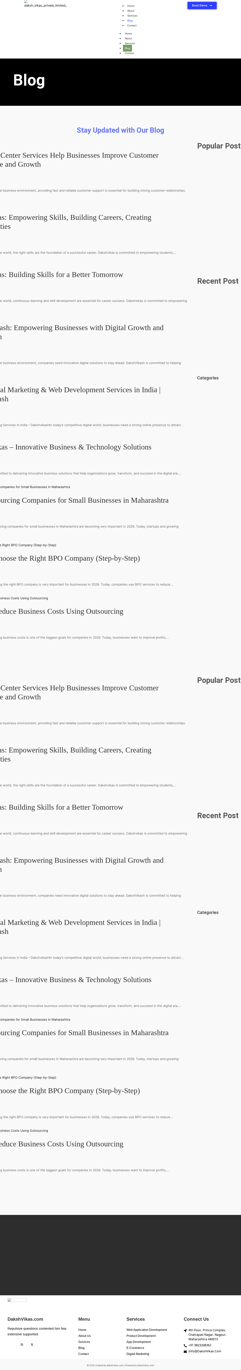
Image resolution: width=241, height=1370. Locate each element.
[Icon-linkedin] (42, 1344)
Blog (130, 20)
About (130, 10)
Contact (132, 25)
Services (132, 15)
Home (130, 5)
